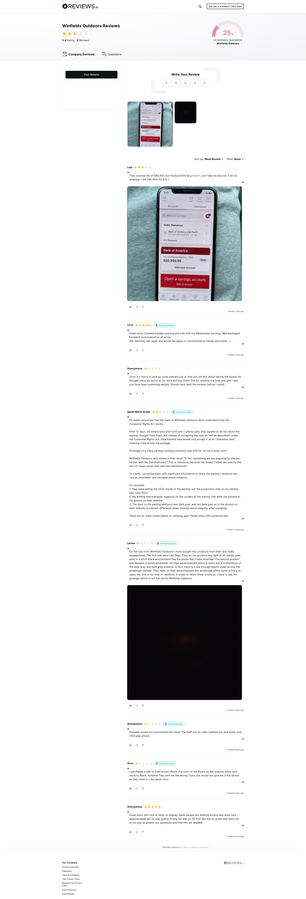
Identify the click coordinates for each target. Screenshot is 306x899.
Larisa (131, 543)
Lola (129, 167)
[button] (200, 6)
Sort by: (207, 159)
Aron (130, 763)
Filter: (234, 159)
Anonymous (134, 368)
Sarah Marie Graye (138, 411)
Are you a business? (225, 6)
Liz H (130, 325)
